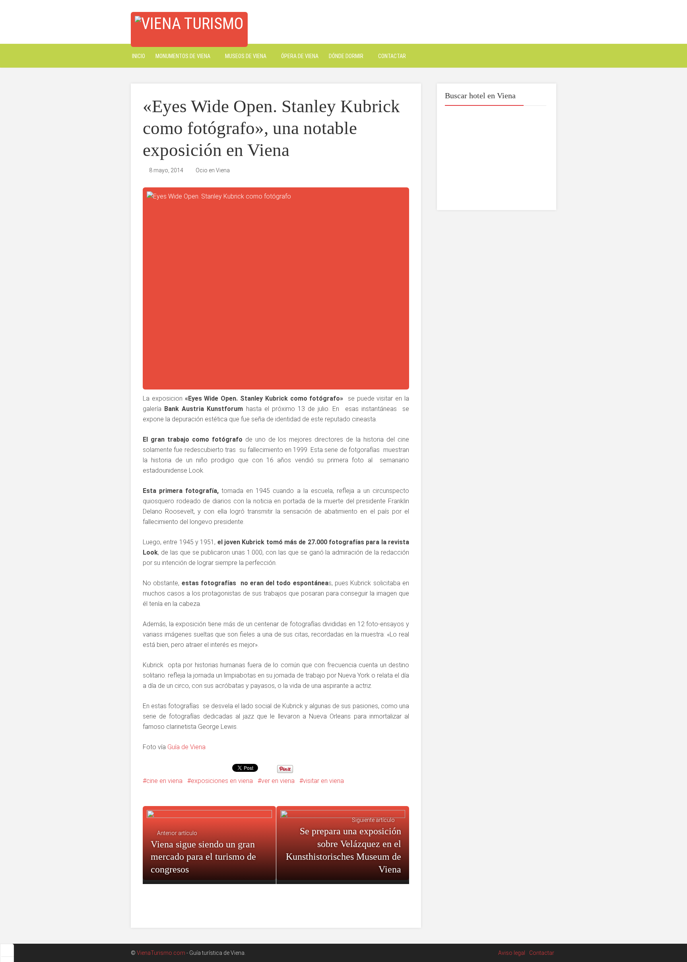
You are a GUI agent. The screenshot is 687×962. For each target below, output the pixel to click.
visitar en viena (323, 781)
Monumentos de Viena (182, 56)
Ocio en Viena (213, 170)
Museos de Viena (245, 56)
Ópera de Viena (299, 56)
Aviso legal (511, 953)
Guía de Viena (186, 747)
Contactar (392, 56)
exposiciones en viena (222, 781)
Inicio (138, 56)
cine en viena (164, 781)
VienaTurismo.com (161, 953)
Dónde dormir (346, 56)
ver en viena (278, 781)
